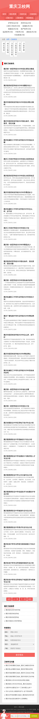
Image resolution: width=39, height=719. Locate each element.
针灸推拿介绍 (20, 35)
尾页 (30, 599)
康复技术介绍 (31, 32)
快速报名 (29, 18)
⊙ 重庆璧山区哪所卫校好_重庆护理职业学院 (18, 669)
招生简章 (12, 14)
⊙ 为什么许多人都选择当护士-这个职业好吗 (18, 691)
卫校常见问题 (12, 49)
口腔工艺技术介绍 (13, 26)
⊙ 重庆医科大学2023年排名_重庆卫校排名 (18, 684)
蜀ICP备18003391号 (27, 712)
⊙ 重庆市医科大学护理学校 (13, 621)
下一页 (23, 599)
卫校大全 (9, 18)
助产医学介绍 (26, 29)
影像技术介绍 (28, 26)
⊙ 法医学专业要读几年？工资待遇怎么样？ (18, 687)
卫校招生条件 (16, 49)
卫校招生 (33, 14)
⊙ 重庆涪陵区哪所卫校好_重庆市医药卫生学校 (19, 676)
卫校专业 (23, 14)
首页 (4, 14)
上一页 (15, 599)
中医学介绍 (19, 32)
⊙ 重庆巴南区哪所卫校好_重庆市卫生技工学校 (19, 673)
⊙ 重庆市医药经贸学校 (11, 617)
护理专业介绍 (13, 23)
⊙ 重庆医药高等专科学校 (12, 610)
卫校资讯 (19, 18)
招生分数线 (8, 48)
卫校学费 (24, 47)
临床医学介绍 (8, 32)
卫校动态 (20, 47)
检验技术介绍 (13, 29)
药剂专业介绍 (26, 23)
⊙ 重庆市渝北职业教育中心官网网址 (16, 698)
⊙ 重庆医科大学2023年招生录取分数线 (16, 680)
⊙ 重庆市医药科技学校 (11, 613)
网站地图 (21, 707)
